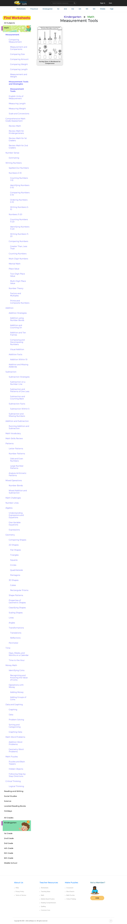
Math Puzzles (70, 895)
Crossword (69, 888)
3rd (72, 9)
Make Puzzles (71, 882)
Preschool (34, 9)
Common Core (45, 910)
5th (87, 9)
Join (97, 898)
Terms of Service (21, 895)
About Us (18, 882)
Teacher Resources (49, 882)
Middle (102, 9)
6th (94, 9)
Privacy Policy (20, 891)
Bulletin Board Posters (48, 899)
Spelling (43, 906)
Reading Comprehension (48, 903)
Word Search (70, 891)
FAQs (17, 888)
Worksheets (21, 9)
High (111, 9)
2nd (65, 9)
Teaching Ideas (45, 891)
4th (80, 9)
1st (58, 9)
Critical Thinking (71, 899)
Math (42, 895)
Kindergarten (48, 9)
